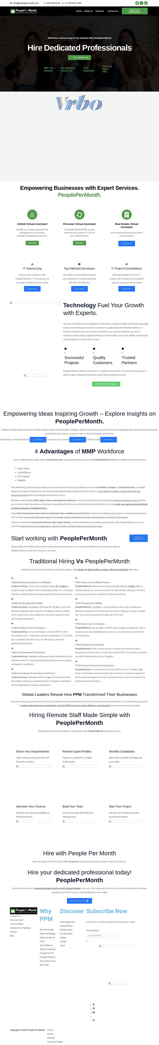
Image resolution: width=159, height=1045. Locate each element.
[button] (100, 11)
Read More (32, 243)
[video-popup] (11, 402)
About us (88, 11)
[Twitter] (94, 1020)
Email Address (92, 930)
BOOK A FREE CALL (138, 538)
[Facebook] (94, 1005)
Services (99, 11)
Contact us (113, 11)
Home (79, 11)
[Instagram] (94, 1008)
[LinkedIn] (94, 1012)
